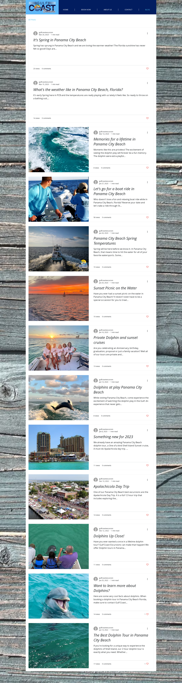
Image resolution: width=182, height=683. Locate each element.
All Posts (32, 19)
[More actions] (148, 33)
